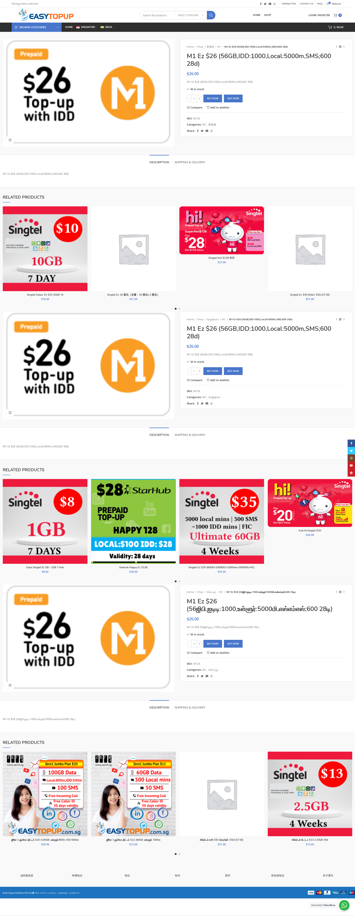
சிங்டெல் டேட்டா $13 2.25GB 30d (310, 840)
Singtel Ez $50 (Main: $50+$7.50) (310, 295)
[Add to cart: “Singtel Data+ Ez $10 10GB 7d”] (84, 221)
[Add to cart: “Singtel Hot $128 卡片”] (261, 221)
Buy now (233, 98)
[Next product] (344, 47)
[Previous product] (336, 47)
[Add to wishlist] (84, 212)
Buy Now (212, 98)
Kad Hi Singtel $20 (310, 530)
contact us (74, 892)
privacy (52, 892)
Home (190, 46)
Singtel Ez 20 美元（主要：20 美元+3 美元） (133, 295)
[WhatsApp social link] (274, 3)
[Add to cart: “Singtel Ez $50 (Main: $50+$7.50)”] (349, 221)
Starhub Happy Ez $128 (133, 567)
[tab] (159, 160)
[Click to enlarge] (10, 140)
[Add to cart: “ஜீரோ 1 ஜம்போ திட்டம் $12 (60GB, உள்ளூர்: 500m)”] (173, 766)
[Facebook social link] (261, 3)
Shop (200, 46)
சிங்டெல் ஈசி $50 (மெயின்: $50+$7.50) (221, 840)
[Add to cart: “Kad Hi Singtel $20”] (349, 493)
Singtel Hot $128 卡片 (222, 258)
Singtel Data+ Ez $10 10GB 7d (45, 295)
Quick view (84, 229)
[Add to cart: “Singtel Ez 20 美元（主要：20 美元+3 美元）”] (173, 221)
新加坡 (210, 46)
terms (43, 892)
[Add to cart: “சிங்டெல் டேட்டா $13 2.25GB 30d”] (349, 766)
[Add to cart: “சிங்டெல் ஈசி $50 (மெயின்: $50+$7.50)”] (261, 766)
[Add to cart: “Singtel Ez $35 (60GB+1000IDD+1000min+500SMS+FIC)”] (261, 493)
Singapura (213, 319)
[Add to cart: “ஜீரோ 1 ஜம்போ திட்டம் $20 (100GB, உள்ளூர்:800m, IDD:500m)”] (84, 766)
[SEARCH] (211, 15)
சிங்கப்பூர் (212, 592)
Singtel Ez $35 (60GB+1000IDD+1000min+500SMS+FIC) (221, 567)
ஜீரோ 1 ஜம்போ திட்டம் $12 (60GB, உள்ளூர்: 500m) (133, 840)
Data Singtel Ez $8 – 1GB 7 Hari (45, 567)
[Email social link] (270, 3)
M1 (219, 46)
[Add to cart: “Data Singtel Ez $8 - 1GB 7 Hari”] (84, 493)
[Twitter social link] (265, 3)
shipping (62, 892)
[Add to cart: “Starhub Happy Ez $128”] (173, 493)
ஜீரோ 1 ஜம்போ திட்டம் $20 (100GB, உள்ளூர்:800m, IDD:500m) (45, 840)
